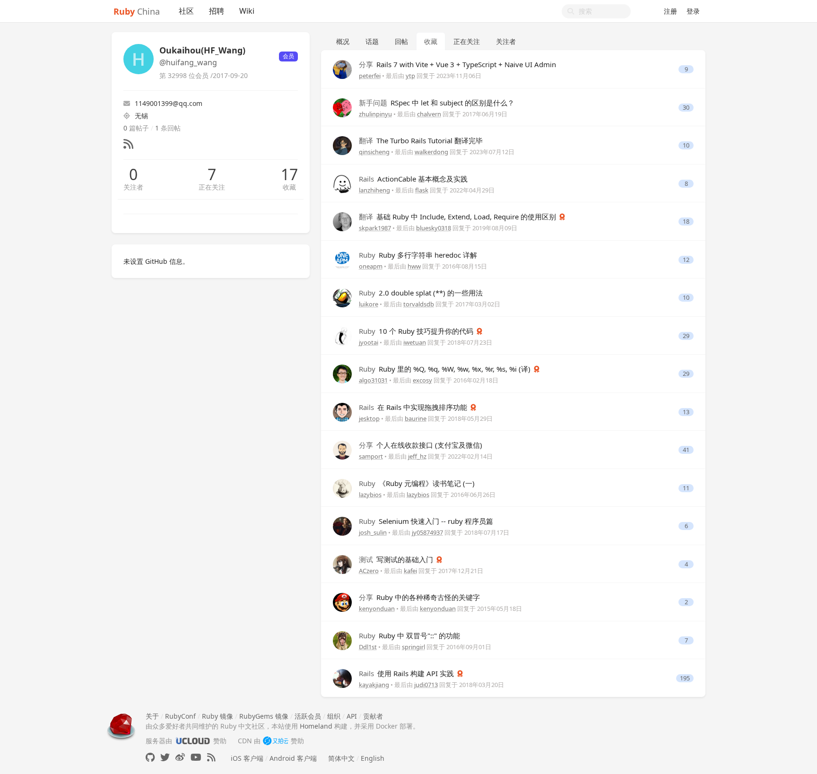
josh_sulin (373, 532)
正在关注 (212, 187)
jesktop (369, 418)
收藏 (289, 187)
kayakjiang (374, 684)
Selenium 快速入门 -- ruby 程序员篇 (426, 521)
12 (686, 260)
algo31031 (373, 380)
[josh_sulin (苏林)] (342, 525)
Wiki (246, 11)
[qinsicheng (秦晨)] (342, 144)
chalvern (429, 114)
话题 (372, 41)
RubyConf (180, 716)
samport (371, 456)
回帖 (401, 41)
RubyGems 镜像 (263, 716)
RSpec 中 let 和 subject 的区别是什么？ (436, 102)
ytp (410, 75)
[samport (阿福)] (342, 449)
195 (685, 678)
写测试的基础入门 (397, 559)
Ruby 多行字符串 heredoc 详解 (418, 255)
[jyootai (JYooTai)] (342, 334)
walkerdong (431, 152)
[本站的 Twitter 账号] (165, 757)
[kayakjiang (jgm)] (342, 677)
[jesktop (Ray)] (342, 411)
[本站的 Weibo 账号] (180, 757)
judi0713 (426, 684)
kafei (410, 570)
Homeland (316, 726)
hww (414, 266)
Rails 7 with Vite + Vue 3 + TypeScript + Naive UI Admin (457, 64)
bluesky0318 (433, 228)
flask (421, 190)
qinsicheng (374, 152)
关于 (152, 716)
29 (686, 336)
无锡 (141, 115)
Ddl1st (368, 647)
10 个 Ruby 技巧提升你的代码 (417, 331)
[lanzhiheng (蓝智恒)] (342, 182)
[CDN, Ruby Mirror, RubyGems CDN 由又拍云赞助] (275, 741)
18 (686, 221)
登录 (693, 11)
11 (686, 488)
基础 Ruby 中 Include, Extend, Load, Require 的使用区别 (458, 216)
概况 (342, 41)
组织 (333, 716)
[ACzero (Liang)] (342, 563)
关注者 (133, 187)
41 (686, 450)
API (352, 716)
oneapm (370, 266)
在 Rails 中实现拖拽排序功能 (414, 407)
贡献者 (373, 716)
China (136, 11)
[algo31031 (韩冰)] (342, 373)
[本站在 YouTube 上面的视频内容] (196, 757)
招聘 (216, 11)
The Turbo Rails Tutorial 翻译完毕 (421, 140)
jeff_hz (417, 456)
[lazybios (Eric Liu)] (342, 487)
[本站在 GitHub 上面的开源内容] (150, 757)
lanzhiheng (374, 190)
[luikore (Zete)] (342, 297)
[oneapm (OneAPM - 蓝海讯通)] (342, 258)
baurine (415, 418)
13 (686, 412)
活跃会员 (308, 716)
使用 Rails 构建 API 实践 (407, 673)
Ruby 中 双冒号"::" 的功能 (409, 635)
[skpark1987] (342, 221)
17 (289, 174)
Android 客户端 (293, 758)
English (372, 758)
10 (686, 145)
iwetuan (414, 342)
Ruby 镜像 (217, 716)
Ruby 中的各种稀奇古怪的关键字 (419, 597)
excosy (422, 380)
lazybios (370, 494)
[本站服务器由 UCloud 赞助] (192, 740)
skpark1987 (375, 228)
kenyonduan (377, 608)
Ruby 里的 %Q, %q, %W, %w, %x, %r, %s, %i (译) (445, 369)
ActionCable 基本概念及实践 (413, 178)
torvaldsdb (418, 304)
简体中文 (341, 758)
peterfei (370, 75)
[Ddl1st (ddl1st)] (342, 639)
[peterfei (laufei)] (342, 68)
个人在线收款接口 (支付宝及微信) (420, 445)
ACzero (369, 570)
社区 (186, 11)
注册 (670, 11)
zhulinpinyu (375, 114)
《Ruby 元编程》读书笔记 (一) (417, 483)
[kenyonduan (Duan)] (342, 601)
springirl (413, 647)
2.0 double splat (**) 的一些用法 (421, 292)
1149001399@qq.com (168, 103)
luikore (368, 304)
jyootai (368, 342)
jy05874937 (427, 532)
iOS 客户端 (247, 758)
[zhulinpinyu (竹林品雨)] (342, 106)
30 (686, 108)
